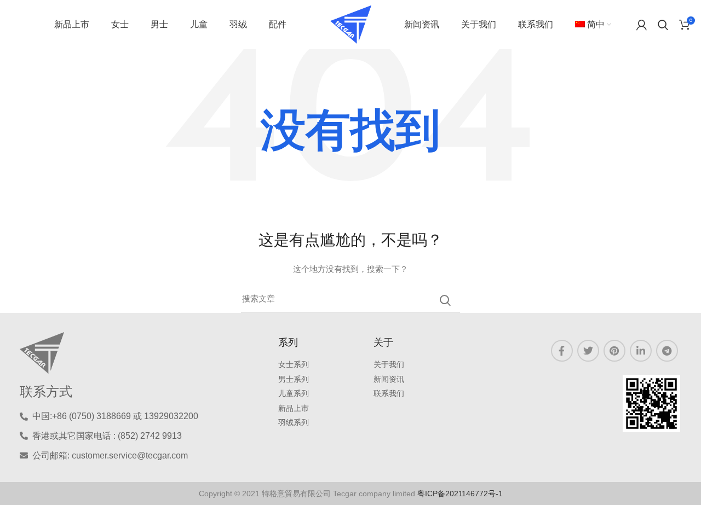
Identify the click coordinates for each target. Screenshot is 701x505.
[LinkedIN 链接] (641, 351)
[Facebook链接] (562, 351)
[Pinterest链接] (614, 351)
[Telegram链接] (667, 351)
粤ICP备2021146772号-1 (460, 493)
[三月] (445, 300)
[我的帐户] (641, 25)
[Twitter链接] (588, 351)
